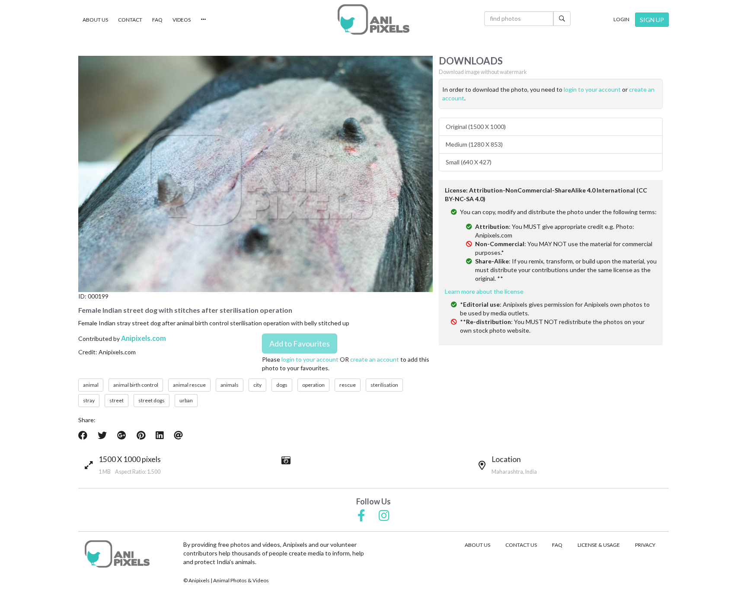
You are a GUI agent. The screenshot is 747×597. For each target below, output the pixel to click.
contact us (521, 545)
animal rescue (189, 385)
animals (229, 385)
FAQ (157, 19)
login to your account (309, 359)
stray (89, 400)
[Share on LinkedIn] (159, 435)
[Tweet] (102, 435)
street (116, 400)
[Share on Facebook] (82, 435)
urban (186, 400)
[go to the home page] (373, 19)
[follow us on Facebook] (361, 516)
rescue (347, 385)
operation (313, 385)
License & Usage (599, 545)
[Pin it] (141, 435)
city (257, 385)
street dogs (151, 400)
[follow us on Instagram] (384, 516)
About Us (95, 19)
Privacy (645, 545)
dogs (281, 385)
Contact (130, 19)
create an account (374, 359)
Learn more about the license (484, 291)
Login (621, 19)
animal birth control (135, 385)
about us (477, 545)
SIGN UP (652, 19)
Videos (181, 19)
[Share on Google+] (121, 435)
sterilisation (384, 385)
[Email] (178, 435)
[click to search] (562, 18)
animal (91, 385)
